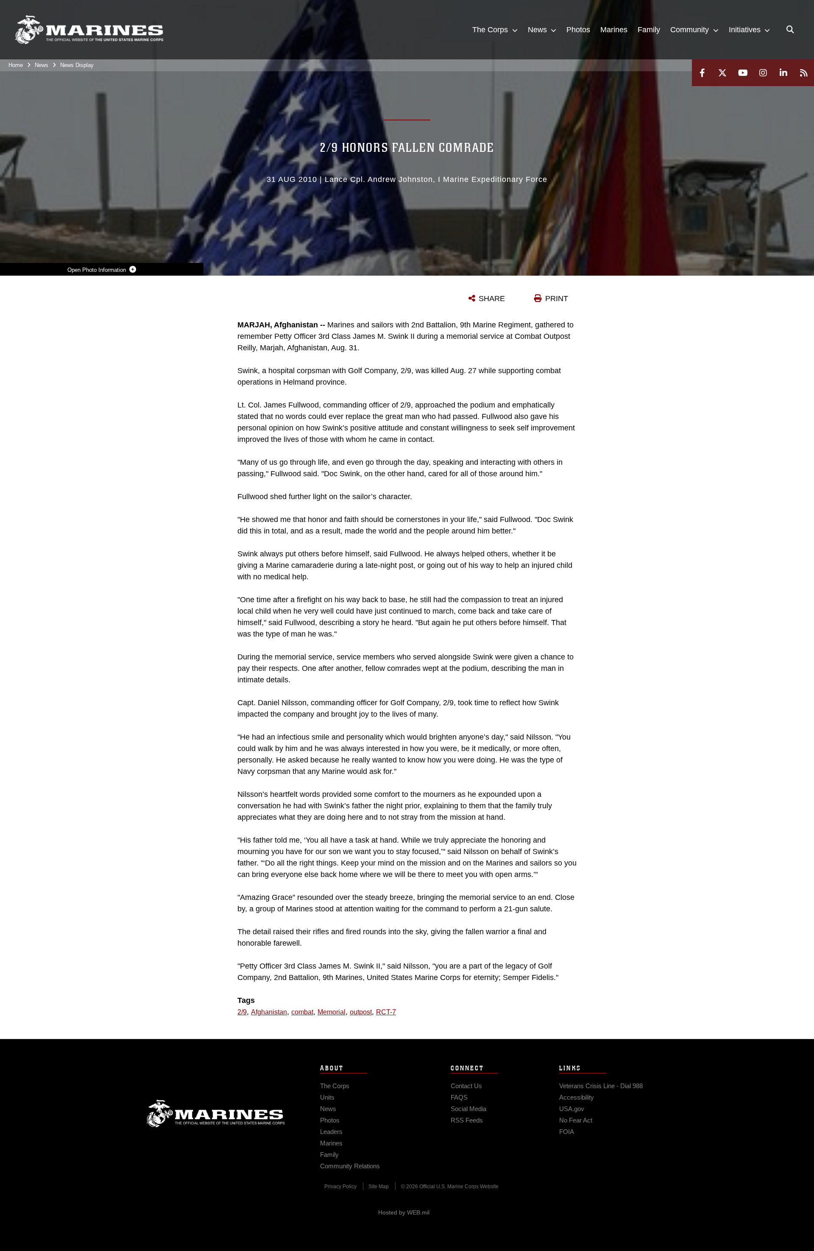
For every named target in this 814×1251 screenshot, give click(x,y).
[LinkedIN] (783, 72)
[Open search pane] (790, 29)
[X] (722, 72)
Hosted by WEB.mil (403, 1212)
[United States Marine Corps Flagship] (89, 30)
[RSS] (804, 72)
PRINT (556, 298)
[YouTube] (743, 72)
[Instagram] (763, 72)
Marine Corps (215, 1113)
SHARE (492, 298)
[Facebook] (702, 72)
